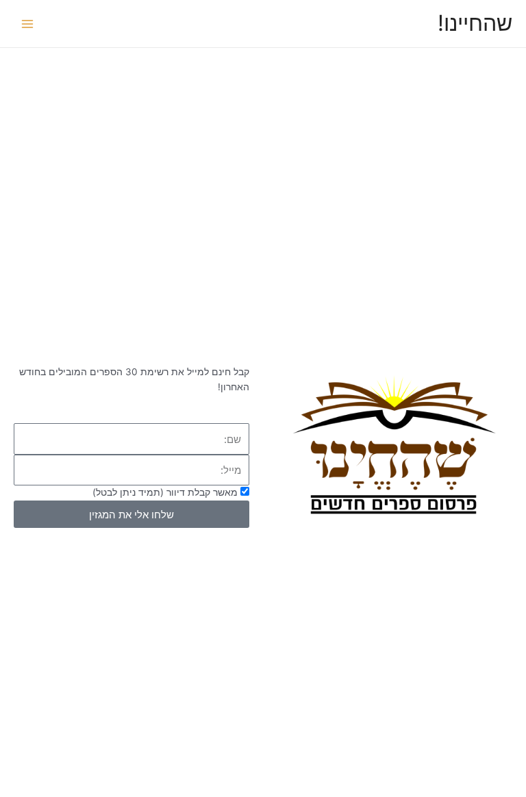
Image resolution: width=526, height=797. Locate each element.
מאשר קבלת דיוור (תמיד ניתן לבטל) (165, 492)
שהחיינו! (475, 23)
